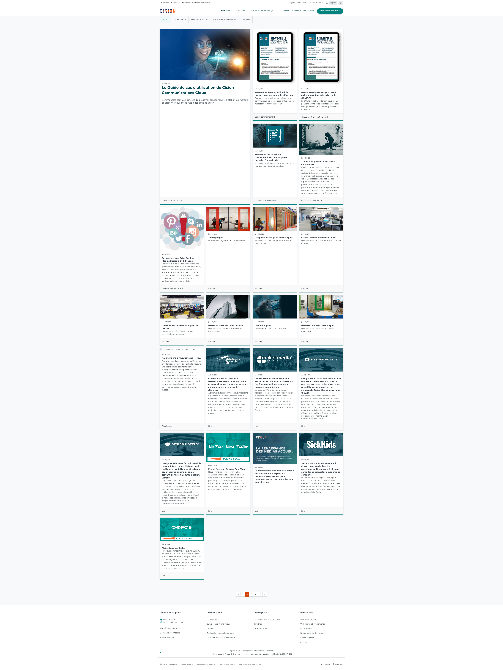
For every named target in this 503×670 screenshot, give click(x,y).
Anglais (292, 3)
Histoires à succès (199, 19)
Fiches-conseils (307, 638)
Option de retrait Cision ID (206, 664)
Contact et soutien (316, 3)
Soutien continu (167, 637)
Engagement (213, 619)
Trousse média (260, 629)
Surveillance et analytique (218, 624)
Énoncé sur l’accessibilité (168, 664)
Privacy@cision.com (233, 654)
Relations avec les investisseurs (196, 3)
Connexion (326, 664)
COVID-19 (304, 642)
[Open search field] (326, 3)
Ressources (302, 3)
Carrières (175, 3)
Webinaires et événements (312, 624)
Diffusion (211, 629)
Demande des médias (170, 633)
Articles (246, 19)
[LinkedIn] (160, 653)
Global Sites (339, 664)
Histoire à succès (308, 619)
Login (332, 3)
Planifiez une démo (168, 628)
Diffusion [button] (226, 11)
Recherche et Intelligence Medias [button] (297, 11)
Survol (165, 19)
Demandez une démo (330, 11)
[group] (205, 117)
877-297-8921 (287, 654)
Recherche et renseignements (220, 633)
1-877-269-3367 (170, 619)
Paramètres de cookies (227, 664)
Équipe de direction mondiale (266, 619)
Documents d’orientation (312, 633)
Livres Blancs (180, 19)
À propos (165, 3)
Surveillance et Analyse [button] (263, 11)
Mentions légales (187, 664)
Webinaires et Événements (225, 19)
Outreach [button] (240, 11)
